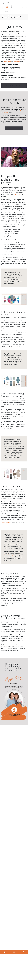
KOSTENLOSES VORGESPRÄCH (14, 85)
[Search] (26, 7)
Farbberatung (7, 61)
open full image (14, 157)
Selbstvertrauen (17, 194)
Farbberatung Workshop (14, 128)
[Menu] (22, 7)
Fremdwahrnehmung (6, 522)
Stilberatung (17, 61)
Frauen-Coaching (8, 555)
